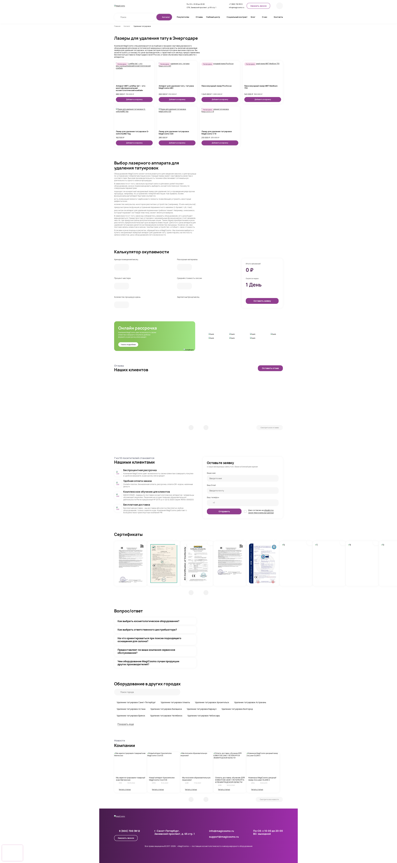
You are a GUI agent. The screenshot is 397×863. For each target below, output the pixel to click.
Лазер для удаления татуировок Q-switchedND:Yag (132, 132)
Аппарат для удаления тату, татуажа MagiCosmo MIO (176, 87)
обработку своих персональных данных (261, 511)
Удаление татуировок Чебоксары (203, 715)
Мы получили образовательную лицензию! (196, 778)
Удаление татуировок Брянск (131, 715)
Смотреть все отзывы (270, 427)
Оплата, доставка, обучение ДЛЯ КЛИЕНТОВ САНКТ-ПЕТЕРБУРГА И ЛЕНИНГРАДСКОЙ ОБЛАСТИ (230, 779)
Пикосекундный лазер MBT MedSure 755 (260, 87)
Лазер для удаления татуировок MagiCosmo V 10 (216, 132)
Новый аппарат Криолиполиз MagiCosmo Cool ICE (162, 778)
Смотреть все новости (269, 799)
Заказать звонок (126, 838)
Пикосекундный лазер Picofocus (216, 86)
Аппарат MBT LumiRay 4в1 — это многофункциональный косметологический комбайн (130, 88)
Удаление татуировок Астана (131, 709)
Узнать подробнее (128, 344)
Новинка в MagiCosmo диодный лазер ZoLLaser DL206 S (262, 778)
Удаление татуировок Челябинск (166, 715)
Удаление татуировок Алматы (175, 702)
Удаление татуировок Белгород (237, 709)
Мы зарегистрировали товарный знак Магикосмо (130, 778)
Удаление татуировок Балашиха (166, 709)
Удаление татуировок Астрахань (250, 702)
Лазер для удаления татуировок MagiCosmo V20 (174, 132)
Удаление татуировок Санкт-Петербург (136, 702)
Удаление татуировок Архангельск (212, 702)
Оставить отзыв (270, 368)
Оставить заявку (262, 300)
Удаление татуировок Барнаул (201, 709)
